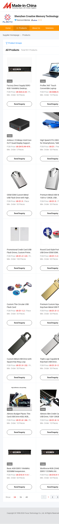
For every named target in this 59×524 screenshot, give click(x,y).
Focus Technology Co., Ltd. (35, 513)
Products (23, 28)
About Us (36, 28)
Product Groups (15, 43)
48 (27, 497)
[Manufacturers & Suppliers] (20, 5)
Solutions (50, 28)
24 (15, 497)
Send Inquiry (19, 104)
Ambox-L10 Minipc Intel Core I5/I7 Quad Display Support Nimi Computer (19, 143)
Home (8, 28)
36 (21, 497)
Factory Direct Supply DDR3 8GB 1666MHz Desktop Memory (18, 88)
